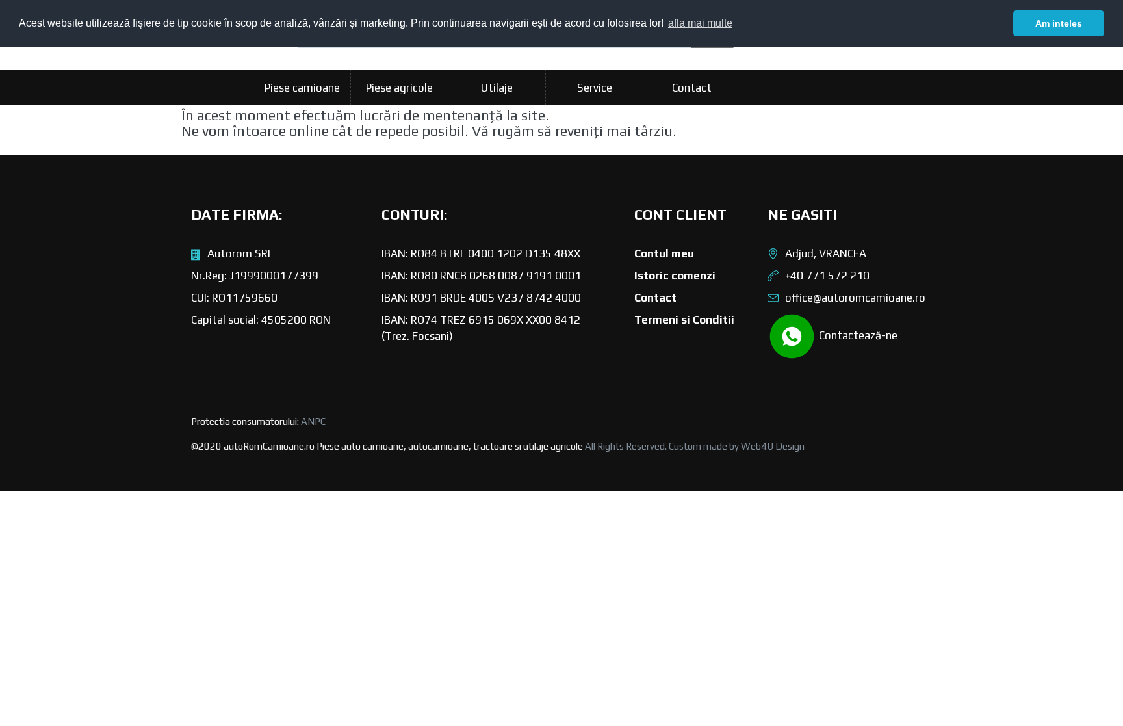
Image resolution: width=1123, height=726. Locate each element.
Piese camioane (302, 87)
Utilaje (497, 87)
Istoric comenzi (675, 275)
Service (594, 87)
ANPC (313, 421)
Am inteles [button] (1058, 23)
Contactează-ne (856, 335)
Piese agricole (399, 87)
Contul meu (664, 253)
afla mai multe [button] (700, 23)
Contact (692, 87)
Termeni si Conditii (684, 319)
